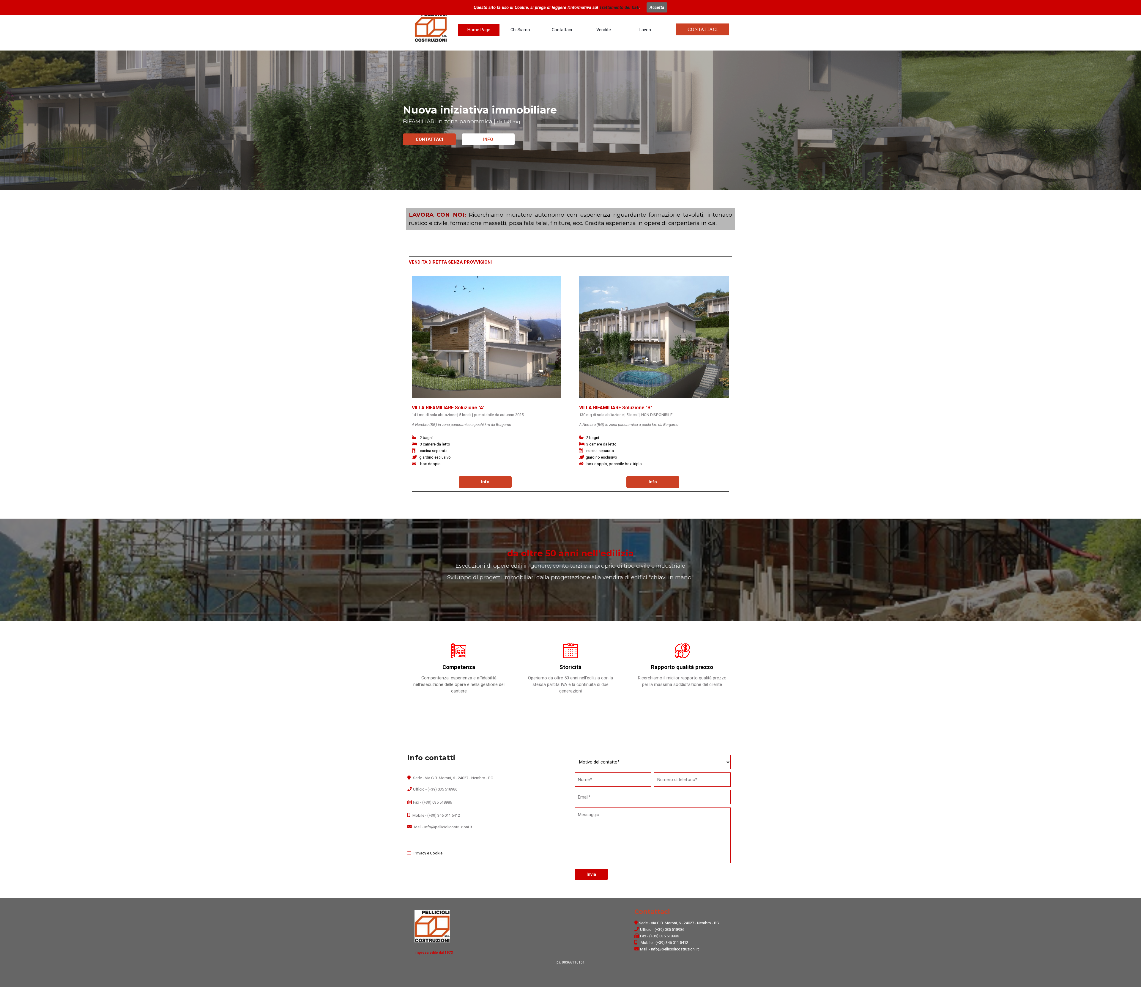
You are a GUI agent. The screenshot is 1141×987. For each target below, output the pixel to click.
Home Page (478, 29)
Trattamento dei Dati (619, 7)
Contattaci (562, 29)
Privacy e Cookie (428, 853)
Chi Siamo (520, 29)
